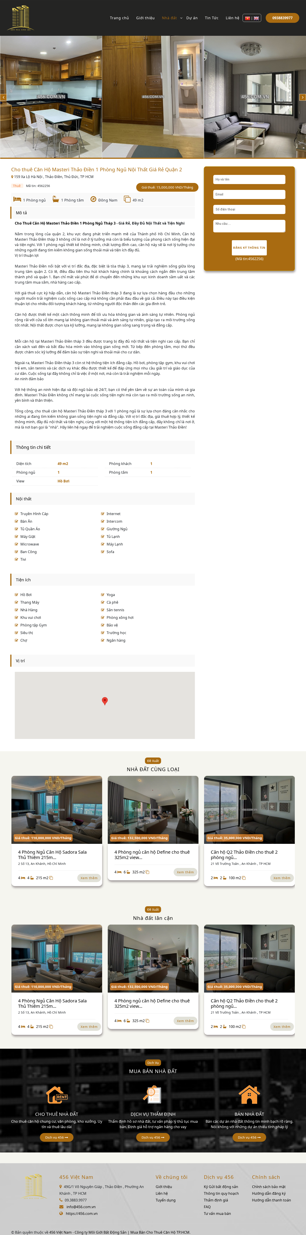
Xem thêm (89, 878)
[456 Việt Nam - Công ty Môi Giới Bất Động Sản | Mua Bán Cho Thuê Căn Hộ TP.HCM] (20, 17)
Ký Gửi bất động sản (221, 1186)
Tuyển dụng (166, 1200)
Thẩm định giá (216, 1200)
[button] (56, 1137)
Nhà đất (169, 17)
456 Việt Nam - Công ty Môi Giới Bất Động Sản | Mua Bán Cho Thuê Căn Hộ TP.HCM (119, 1232)
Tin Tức (212, 17)
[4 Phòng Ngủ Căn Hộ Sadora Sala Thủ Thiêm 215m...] (56, 810)
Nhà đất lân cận (153, 918)
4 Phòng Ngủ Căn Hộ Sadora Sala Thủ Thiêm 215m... (52, 854)
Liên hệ (232, 17)
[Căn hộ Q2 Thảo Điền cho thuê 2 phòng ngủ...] (249, 810)
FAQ (207, 1206)
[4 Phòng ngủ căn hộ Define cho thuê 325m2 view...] (153, 810)
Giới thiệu (145, 17)
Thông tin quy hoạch (221, 1193)
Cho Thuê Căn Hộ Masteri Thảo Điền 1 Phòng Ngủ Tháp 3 (65, 223)
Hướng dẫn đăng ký (269, 1193)
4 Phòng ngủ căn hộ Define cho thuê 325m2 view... (152, 854)
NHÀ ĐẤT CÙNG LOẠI (153, 769)
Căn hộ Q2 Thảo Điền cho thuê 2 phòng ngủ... (244, 854)
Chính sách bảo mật (269, 1186)
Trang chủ (119, 17)
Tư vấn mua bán (217, 1213)
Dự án (192, 17)
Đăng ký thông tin (249, 248)
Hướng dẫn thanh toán (271, 1200)
